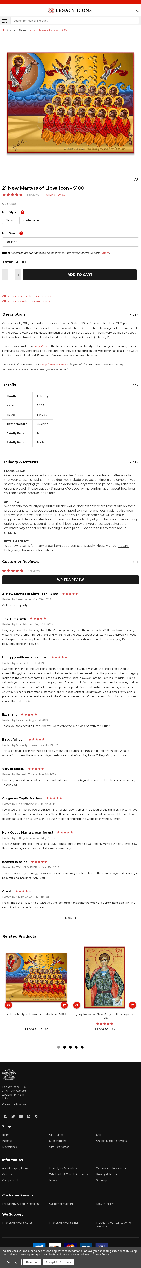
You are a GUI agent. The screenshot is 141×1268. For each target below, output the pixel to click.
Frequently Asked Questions (20, 1203)
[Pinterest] (28, 1116)
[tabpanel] (36, 993)
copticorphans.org (54, 364)
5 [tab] (82, 1047)
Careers (7, 1174)
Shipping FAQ (61, 488)
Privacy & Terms (106, 1174)
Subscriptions (57, 1141)
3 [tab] (70, 1047)
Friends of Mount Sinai (63, 1222)
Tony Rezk (40, 346)
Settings (13, 1262)
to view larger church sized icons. (27, 296)
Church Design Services (111, 1141)
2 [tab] (64, 1047)
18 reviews (32, 194)
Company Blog (11, 1180)
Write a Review (55, 194)
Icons (5, 1134)
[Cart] (137, 10)
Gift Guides (56, 1134)
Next (69, 918)
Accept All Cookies (58, 1262)
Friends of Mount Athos (17, 1222)
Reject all (32, 1262)
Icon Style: (12, 212)
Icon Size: (12, 233)
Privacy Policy (100, 1254)
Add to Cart (80, 275)
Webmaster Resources (111, 1168)
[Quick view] (8, 1005)
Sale (99, 1134)
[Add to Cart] (64, 1005)
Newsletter (56, 1180)
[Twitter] (13, 1116)
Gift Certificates (59, 1147)
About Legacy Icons (15, 1168)
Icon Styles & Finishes (63, 1168)
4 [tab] (76, 1047)
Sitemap (101, 1180)
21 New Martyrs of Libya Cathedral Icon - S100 (36, 1014)
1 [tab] (58, 1047)
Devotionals (9, 1147)
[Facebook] (5, 1116)
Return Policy (105, 1203)
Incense (7, 1141)
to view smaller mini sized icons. (26, 301)
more (105, 252)
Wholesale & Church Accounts (68, 1174)
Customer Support (14, 1104)
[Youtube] (21, 1116)
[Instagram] (36, 1116)
